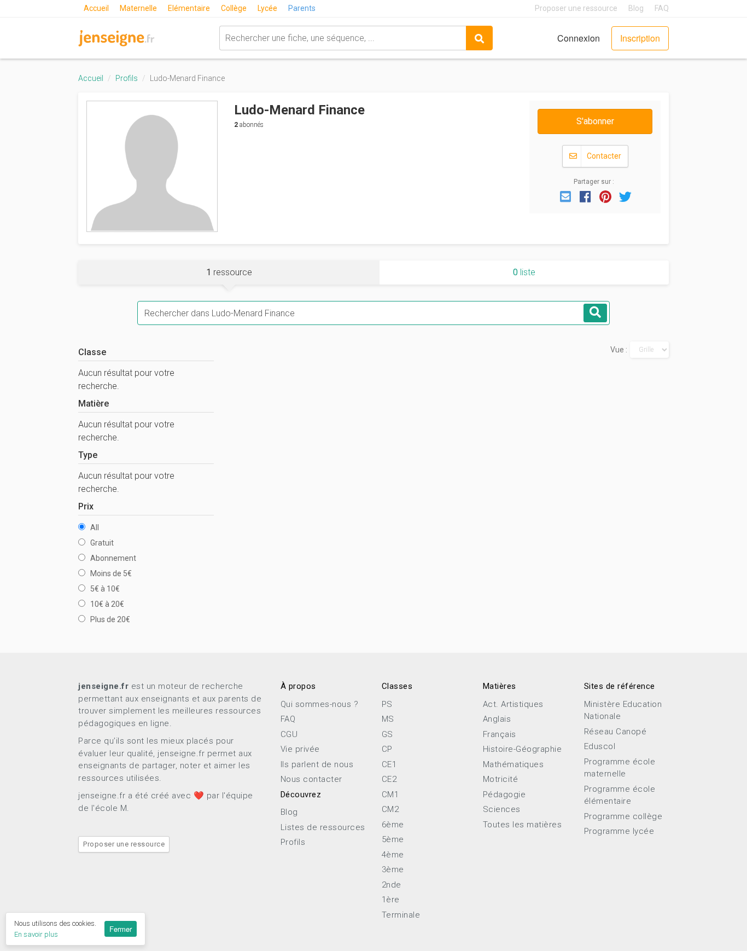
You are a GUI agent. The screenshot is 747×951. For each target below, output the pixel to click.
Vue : (618, 349)
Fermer (120, 929)
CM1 (390, 794)
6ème (393, 825)
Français (499, 734)
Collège (234, 8)
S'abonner (595, 121)
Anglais (497, 719)
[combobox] (342, 38)
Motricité (500, 779)
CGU (289, 734)
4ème (393, 855)
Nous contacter (311, 779)
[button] (565, 195)
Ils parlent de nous (317, 764)
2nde (391, 885)
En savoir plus (36, 934)
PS (387, 704)
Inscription (640, 38)
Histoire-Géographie (522, 749)
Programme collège (623, 816)
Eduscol (600, 746)
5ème (393, 839)
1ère (391, 899)
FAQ (662, 8)
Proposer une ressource (576, 8)
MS (388, 719)
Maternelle (138, 8)
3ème (393, 869)
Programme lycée (619, 831)
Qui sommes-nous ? (320, 704)
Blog (636, 8)
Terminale (401, 915)
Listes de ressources (323, 827)
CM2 (390, 809)
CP (387, 749)
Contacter (603, 156)
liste (524, 272)
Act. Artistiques (513, 704)
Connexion (578, 38)
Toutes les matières (522, 825)
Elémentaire (189, 8)
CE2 (389, 779)
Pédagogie (504, 794)
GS (387, 734)
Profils (126, 78)
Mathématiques (513, 764)
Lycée (267, 8)
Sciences (502, 809)
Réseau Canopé (615, 732)
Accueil (96, 8)
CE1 (389, 764)
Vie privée (300, 749)
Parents (302, 8)
